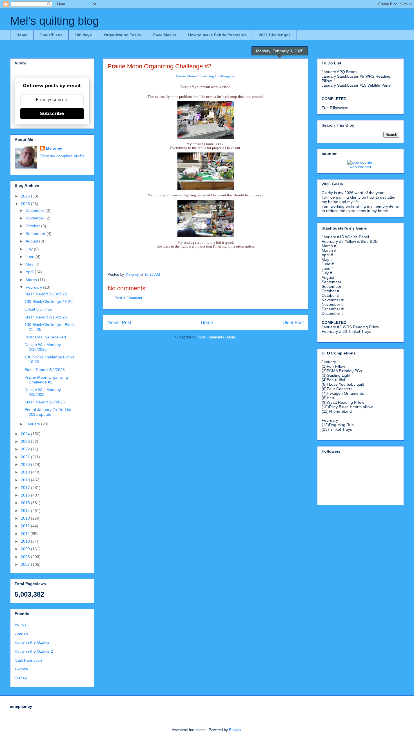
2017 (26, 487)
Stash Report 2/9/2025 (45, 369)
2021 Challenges (275, 35)
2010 (26, 541)
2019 (26, 472)
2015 (26, 502)
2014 (26, 510)
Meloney (54, 148)
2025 (26, 203)
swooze (21, 669)
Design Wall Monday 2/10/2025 (43, 347)
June (30, 256)
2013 (26, 518)
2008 (26, 556)
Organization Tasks (122, 35)
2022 (26, 449)
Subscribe (52, 113)
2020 (26, 464)
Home (21, 35)
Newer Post (119, 322)
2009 (26, 549)
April (30, 272)
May (30, 264)
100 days (83, 35)
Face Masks (164, 35)
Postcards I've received (45, 337)
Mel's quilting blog (54, 21)
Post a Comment (128, 298)
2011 (25, 533)
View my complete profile (62, 156)
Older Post (293, 322)
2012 (26, 526)
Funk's (20, 624)
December (35, 210)
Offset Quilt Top (38, 309)
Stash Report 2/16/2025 (46, 317)
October (33, 226)
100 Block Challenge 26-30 (49, 301)
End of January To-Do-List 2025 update (48, 412)
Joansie (21, 633)
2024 (26, 434)
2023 (26, 441)
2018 (26, 480)
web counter (360, 167)
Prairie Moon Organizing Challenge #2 (46, 379)
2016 (26, 495)
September (36, 233)
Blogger (235, 730)
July (30, 249)
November (35, 218)
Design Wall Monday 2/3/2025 (43, 392)
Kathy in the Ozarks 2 (34, 651)
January (33, 424)
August (32, 241)
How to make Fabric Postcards (217, 35)
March (32, 279)
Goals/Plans (51, 35)
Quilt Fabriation (28, 660)
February (34, 287)
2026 (26, 196)
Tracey (21, 678)
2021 (26, 457)
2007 (26, 564)
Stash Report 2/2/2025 (45, 402)
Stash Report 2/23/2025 (46, 294)
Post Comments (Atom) (217, 337)
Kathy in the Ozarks (32, 642)
